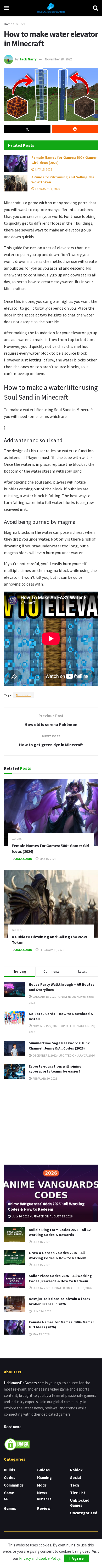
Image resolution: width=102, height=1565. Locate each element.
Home (8, 24)
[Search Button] (95, 8)
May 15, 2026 (43, 169)
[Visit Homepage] (51, 8)
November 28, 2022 (58, 59)
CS (6, 1499)
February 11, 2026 (47, 189)
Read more (12, 1426)
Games (10, 1508)
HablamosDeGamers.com (24, 1382)
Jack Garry (28, 59)
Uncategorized (83, 1512)
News (42, 1492)
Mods (42, 1485)
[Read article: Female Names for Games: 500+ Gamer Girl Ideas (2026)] (15, 163)
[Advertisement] (51, 1122)
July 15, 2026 (41, 1265)
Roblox (76, 1469)
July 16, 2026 (41, 1242)
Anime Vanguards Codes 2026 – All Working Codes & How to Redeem (46, 1206)
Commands (14, 1485)
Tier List (77, 1492)
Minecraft (23, 695)
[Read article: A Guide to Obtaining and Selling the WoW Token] (15, 183)
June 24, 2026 (41, 1311)
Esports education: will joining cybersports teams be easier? (55, 1069)
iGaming (44, 1477)
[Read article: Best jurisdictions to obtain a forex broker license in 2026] (14, 1303)
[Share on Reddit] (75, 129)
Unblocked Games (79, 1503)
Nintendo (44, 1499)
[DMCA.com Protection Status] (17, 1444)
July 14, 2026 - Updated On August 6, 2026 (62, 1288)
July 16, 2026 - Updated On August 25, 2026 (41, 1216)
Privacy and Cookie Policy (39, 1558)
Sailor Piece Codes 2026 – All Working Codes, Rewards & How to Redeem (60, 1278)
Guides (20, 24)
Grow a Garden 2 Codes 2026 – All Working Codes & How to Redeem (57, 1255)
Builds (9, 1469)
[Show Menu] (6, 8)
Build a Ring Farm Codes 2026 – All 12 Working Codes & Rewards (59, 1232)
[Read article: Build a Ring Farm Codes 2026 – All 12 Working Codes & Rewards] (14, 1234)
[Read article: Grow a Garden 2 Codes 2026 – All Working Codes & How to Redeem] (14, 1257)
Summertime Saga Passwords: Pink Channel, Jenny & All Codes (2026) (59, 1046)
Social (75, 1477)
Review (43, 1508)
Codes (9, 1477)
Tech (74, 1485)
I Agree (76, 1558)
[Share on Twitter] (27, 129)
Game (9, 1492)
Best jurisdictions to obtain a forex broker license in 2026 (59, 1301)
